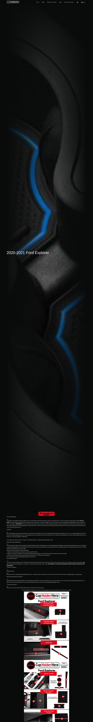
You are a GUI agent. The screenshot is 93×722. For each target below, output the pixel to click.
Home (37, 2)
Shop (43, 2)
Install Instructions (69, 2)
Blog (60, 2)
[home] (13, 2)
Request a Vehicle (51, 2)
